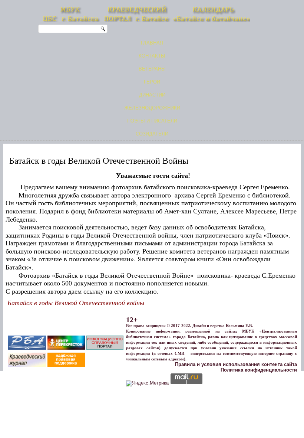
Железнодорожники (152, 108)
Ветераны (152, 69)
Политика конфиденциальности (259, 370)
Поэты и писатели (152, 121)
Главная (152, 43)
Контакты (152, 56)
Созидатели (152, 134)
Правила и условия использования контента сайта (236, 364)
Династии (152, 95)
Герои (152, 82)
